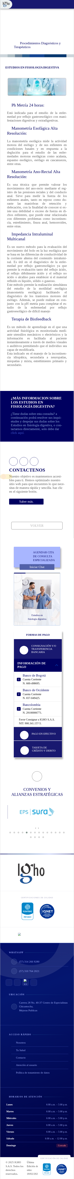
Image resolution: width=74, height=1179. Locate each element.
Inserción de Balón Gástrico (37, 617)
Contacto (21, 1057)
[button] (20, 594)
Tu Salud (20, 1050)
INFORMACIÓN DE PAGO (31, 665)
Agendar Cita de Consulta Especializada (44, 556)
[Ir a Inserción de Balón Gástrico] (37, 594)
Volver (37, 525)
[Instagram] (17, 982)
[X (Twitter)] (25, 982)
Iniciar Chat (37, 567)
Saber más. (26, 501)
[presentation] (35, 828)
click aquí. (17, 433)
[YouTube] (9, 982)
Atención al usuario (26, 1065)
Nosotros (21, 1042)
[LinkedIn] (33, 982)
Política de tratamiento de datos (33, 1072)
